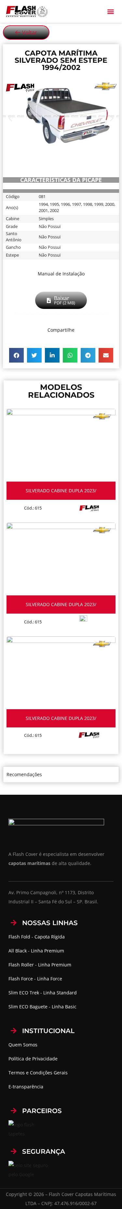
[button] (110, 11)
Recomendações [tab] (24, 774)
